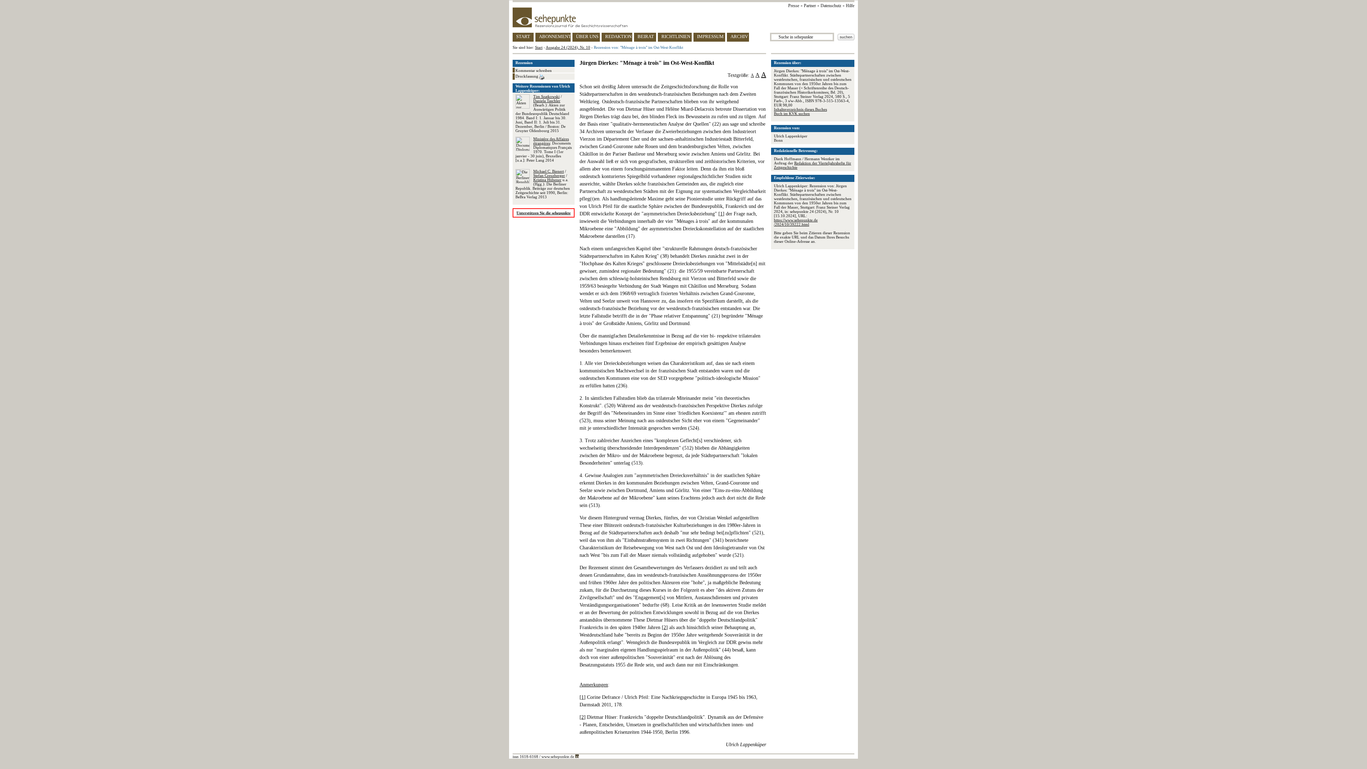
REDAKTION (618, 36)
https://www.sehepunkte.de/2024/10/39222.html (796, 222)
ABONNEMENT (555, 36)
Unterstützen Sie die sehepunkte (544, 213)
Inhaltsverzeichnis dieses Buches (800, 109)
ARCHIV (739, 36)
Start (539, 47)
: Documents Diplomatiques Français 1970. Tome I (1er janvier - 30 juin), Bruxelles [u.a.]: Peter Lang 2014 (543, 149)
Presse (793, 5)
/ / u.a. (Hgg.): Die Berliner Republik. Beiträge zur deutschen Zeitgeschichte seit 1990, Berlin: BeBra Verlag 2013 (542, 184)
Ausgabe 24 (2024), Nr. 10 (568, 47)
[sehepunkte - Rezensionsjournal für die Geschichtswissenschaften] (683, 17)
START (523, 36)
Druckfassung (527, 76)
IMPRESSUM (710, 36)
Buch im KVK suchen (792, 113)
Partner (810, 5)
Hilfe (850, 5)
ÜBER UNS (587, 36)
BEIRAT (646, 36)
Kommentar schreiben (533, 70)
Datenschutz (831, 5)
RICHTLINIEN (675, 36)
